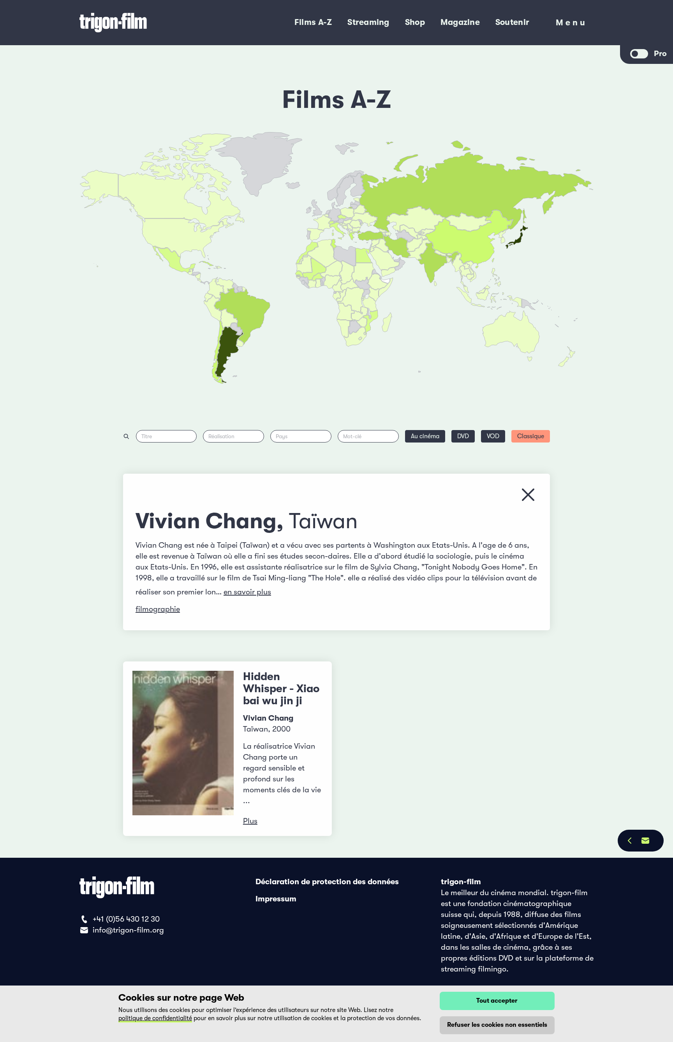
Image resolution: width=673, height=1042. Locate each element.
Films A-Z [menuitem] (313, 22)
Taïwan (323, 521)
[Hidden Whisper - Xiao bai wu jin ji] (183, 749)
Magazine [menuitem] (460, 22)
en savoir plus (247, 591)
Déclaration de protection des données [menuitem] (327, 881)
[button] (449, 259)
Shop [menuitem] (415, 22)
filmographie (158, 609)
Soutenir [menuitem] (512, 22)
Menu (571, 24)
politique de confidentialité (155, 1018)
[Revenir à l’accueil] (144, 22)
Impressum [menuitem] (275, 898)
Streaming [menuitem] (368, 22)
